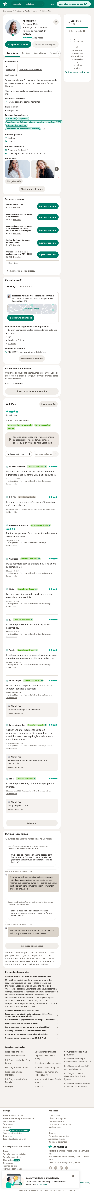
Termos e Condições (12, 1133)
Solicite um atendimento (77, 72)
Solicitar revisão (11, 484)
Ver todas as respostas (32, 946)
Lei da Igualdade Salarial (14, 1139)
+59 (43, 128)
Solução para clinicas (13, 1157)
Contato (7, 1127)
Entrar (52, 4)
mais (7, 94)
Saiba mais (42, 1184)
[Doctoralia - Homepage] (6, 3)
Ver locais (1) (23, 150)
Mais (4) (9, 1086)
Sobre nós (8, 1124)
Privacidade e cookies (13, 1115)
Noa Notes (11, 1160)
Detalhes (17, 207)
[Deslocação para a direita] (58, 53)
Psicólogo (18, 11)
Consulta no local (77, 22)
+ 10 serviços (12, 263)
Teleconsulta (75, 32)
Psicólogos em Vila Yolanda (17, 1067)
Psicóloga (27, 24)
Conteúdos (8, 1163)
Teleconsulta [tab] (26, 286)
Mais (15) (39, 1086)
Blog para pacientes (57, 1142)
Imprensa (7, 1136)
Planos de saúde (56, 1121)
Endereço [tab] (11, 286)
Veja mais (37, 824)
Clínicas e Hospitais (57, 1118)
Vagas (16, 1130)
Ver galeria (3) (14, 181)
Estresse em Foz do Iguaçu (47, 1067)
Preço (6, 1151)
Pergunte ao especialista (59, 1124)
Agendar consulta (48, 206)
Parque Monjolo (40, 298)
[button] (32, 976)
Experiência (12, 53)
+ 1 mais (12, 343)
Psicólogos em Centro (15, 1055)
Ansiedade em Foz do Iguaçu (48, 1063)
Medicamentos (55, 1127)
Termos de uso (10, 1166)
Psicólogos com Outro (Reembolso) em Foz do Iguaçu (75, 1076)
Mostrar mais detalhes (33, 190)
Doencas (52, 1133)
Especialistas (54, 1115)
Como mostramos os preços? (21, 271)
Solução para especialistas (15, 1154)
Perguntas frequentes (58, 1136)
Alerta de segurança (12, 1168)
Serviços (26, 53)
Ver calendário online (35, 153)
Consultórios (40, 53)
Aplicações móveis (56, 1139)
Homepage (7, 11)
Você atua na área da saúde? (73, 4)
